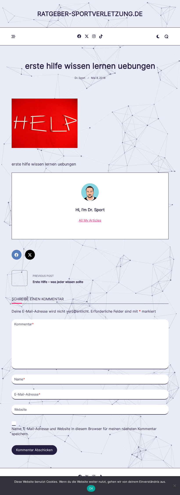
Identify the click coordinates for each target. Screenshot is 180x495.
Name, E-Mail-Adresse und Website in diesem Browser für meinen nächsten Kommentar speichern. (84, 431)
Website (20, 409)
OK (91, 488)
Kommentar (24, 324)
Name (19, 379)
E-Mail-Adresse (27, 394)
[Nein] (174, 485)
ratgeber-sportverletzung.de (90, 14)
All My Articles (90, 220)
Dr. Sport (80, 77)
